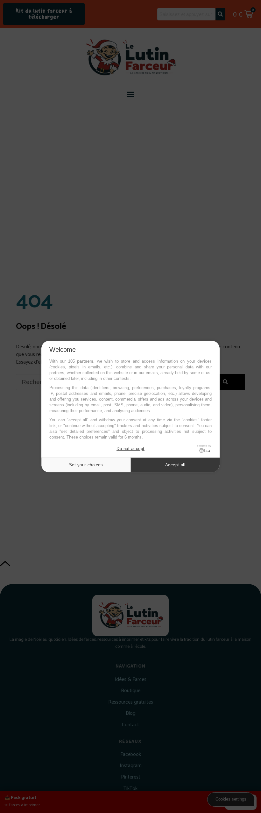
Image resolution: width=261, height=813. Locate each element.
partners (85, 361)
